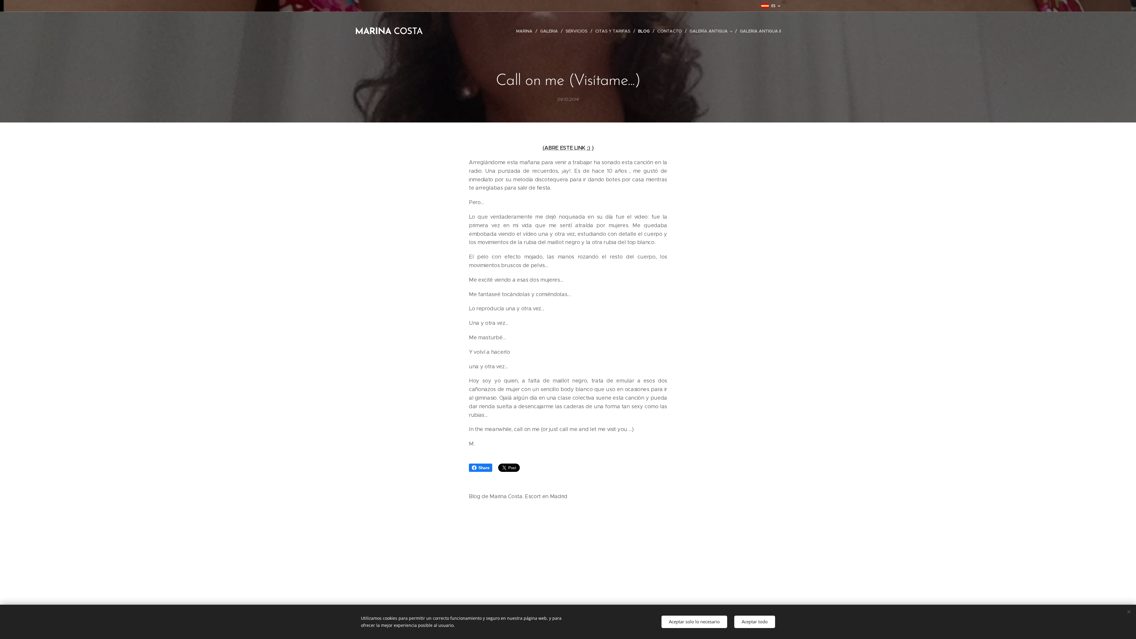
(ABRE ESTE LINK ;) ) (568, 147)
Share (483, 467)
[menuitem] (526, 31)
